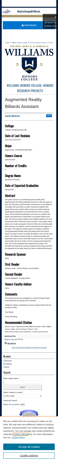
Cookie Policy (18, 437)
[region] (29, 439)
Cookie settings (20, 434)
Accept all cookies (29, 446)
